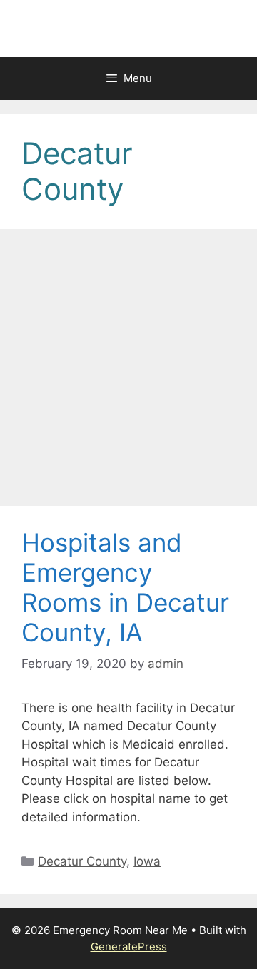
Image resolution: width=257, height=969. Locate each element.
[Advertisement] (128, 371)
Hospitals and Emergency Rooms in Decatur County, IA (125, 587)
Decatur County (82, 861)
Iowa (147, 861)
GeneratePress (129, 946)
